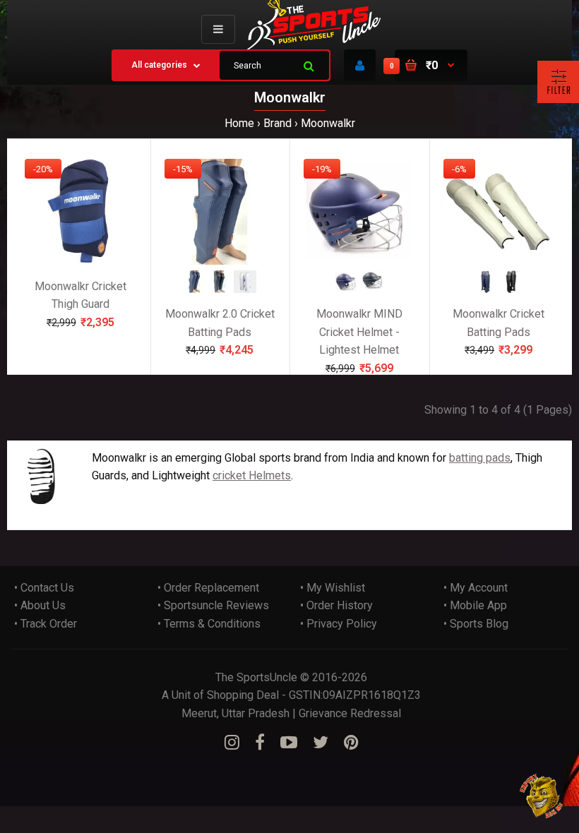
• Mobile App (475, 605)
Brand (277, 123)
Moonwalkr (328, 123)
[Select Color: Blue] (194, 288)
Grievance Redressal (350, 713)
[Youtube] (288, 743)
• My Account (475, 587)
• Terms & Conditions (209, 623)
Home (239, 123)
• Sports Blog (475, 623)
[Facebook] (260, 743)
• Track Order (45, 623)
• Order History (336, 605)
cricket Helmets (252, 475)
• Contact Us (44, 587)
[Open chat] (542, 796)
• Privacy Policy (338, 623)
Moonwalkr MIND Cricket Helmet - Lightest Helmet (359, 331)
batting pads (480, 457)
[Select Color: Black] (219, 288)
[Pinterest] (351, 743)
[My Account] (360, 65)
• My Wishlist (332, 587)
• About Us (40, 605)
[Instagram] (232, 743)
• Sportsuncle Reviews (213, 605)
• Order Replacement (208, 587)
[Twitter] (320, 743)
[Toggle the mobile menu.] (218, 29)
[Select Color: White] (245, 288)
